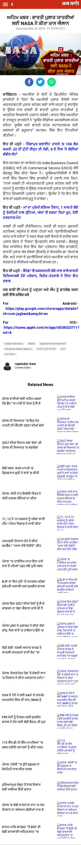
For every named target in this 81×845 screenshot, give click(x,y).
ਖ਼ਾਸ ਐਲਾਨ (10, 354)
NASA (32, 343)
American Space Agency (18, 349)
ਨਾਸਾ (63, 349)
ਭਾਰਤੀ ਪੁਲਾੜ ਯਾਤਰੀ (46, 349)
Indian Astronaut (14, 343)
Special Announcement (52, 343)
